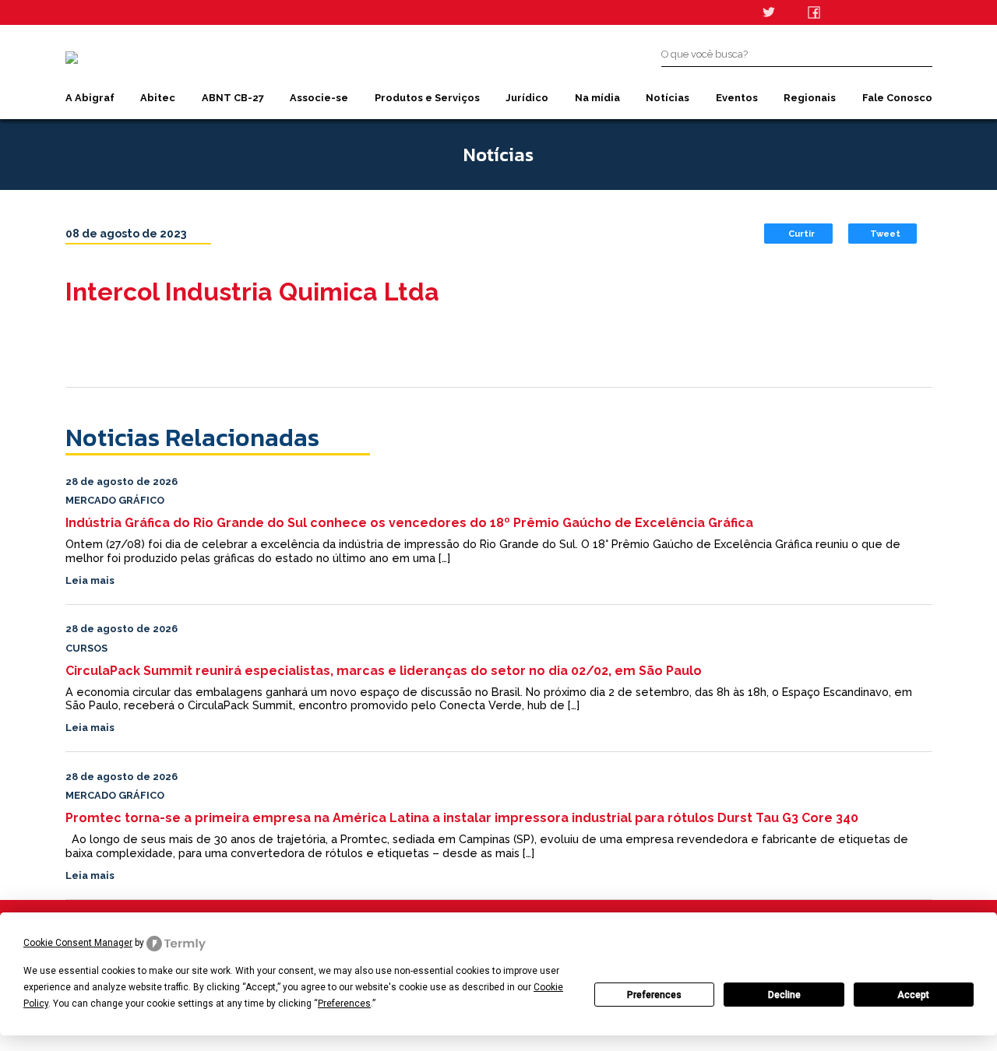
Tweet (885, 233)
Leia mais (89, 580)
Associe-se (319, 98)
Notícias (667, 98)
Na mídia (597, 98)
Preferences (654, 994)
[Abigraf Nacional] (71, 57)
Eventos (737, 98)
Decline (784, 994)
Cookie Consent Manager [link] (77, 942)
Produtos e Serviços (427, 98)
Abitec (157, 98)
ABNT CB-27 (233, 98)
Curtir (801, 233)
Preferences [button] (344, 1003)
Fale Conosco (897, 98)
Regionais (810, 98)
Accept (913, 994)
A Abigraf (89, 98)
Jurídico (527, 98)
